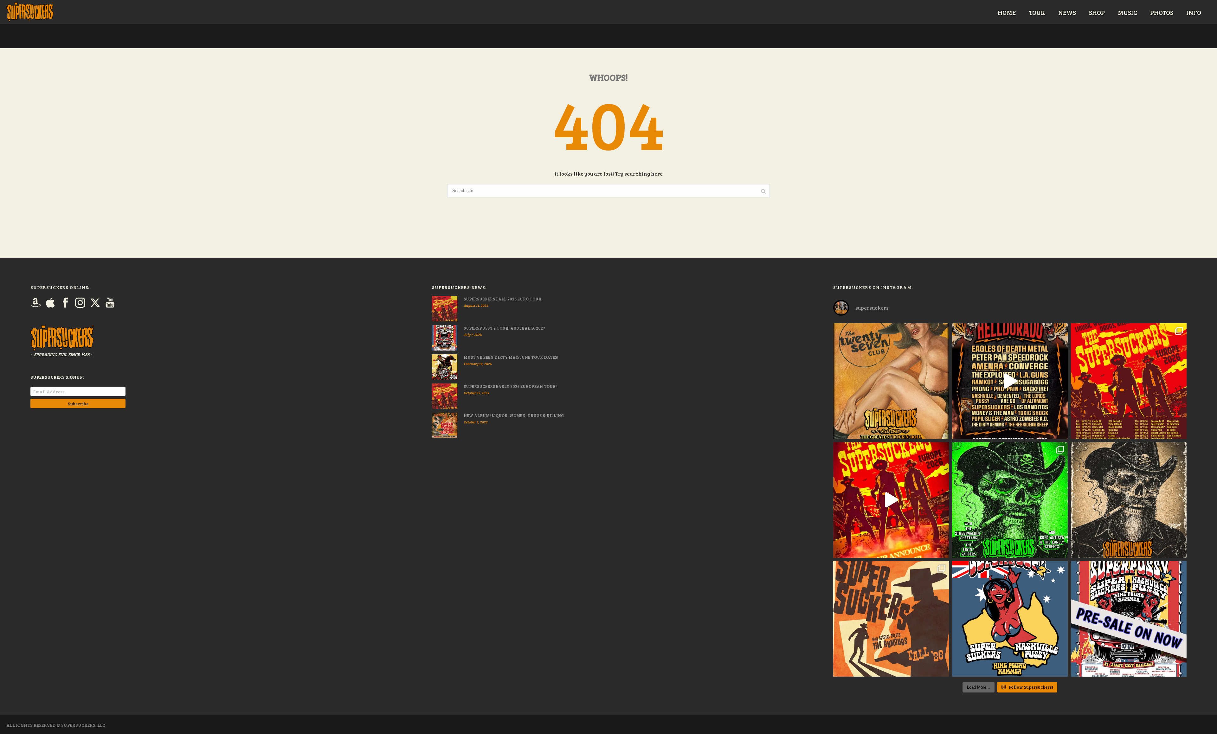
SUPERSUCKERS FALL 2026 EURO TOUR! (503, 299)
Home (1007, 12)
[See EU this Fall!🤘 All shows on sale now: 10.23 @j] (1129, 381)
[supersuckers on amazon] (35, 303)
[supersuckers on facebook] (65, 303)
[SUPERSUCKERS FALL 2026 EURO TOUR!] (444, 308)
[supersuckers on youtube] (110, 303)
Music (1127, 12)
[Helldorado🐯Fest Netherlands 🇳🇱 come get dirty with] (1010, 381)
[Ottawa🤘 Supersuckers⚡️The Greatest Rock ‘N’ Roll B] (891, 381)
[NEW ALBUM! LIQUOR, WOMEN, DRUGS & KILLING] (444, 425)
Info (1193, 12)
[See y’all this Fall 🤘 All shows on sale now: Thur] (891, 619)
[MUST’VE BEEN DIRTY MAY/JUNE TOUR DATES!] (444, 367)
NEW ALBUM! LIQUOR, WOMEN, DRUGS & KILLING (514, 415)
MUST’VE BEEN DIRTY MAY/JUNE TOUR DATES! (511, 357)
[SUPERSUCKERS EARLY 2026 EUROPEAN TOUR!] (444, 396)
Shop (1097, 12)
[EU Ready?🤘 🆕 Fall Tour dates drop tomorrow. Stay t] (891, 500)
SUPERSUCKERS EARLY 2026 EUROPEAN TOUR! (510, 386)
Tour (1037, 12)
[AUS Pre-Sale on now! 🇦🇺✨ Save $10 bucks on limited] (1129, 619)
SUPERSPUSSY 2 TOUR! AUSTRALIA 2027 (504, 328)
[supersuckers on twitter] (95, 303)
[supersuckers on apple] (50, 303)
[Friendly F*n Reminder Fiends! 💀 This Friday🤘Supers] (1010, 500)
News (1067, 12)
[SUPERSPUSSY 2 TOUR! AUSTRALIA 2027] (444, 338)
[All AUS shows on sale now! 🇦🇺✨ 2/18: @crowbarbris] (1010, 619)
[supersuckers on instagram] (80, 303)
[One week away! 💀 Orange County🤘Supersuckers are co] (1129, 500)
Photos (1161, 12)
